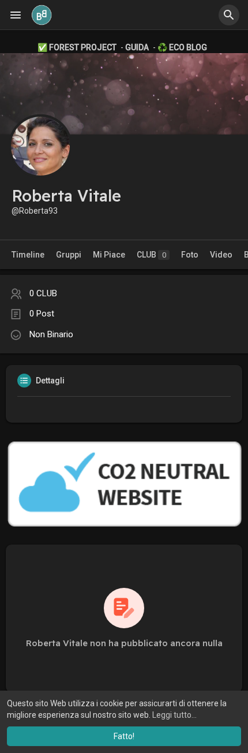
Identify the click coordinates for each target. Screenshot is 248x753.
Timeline (28, 254)
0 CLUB (43, 293)
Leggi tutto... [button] (174, 715)
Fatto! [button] (124, 736)
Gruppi (68, 254)
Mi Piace (109, 254)
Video (221, 254)
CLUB (151, 254)
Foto (189, 254)
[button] (229, 15)
